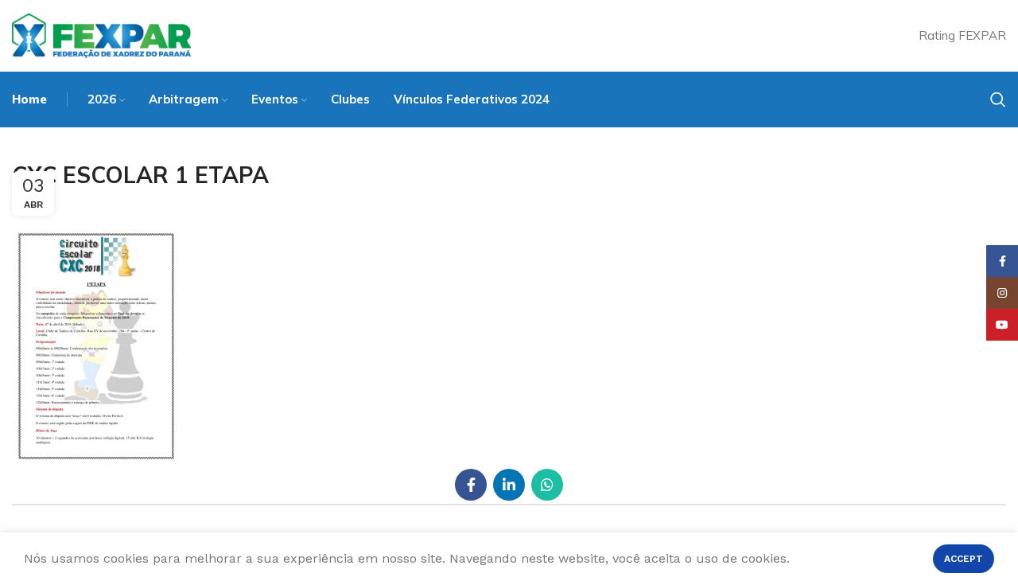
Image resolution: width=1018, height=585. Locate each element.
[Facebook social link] (471, 485)
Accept (963, 558)
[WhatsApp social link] (547, 485)
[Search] (998, 99)
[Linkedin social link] (509, 485)
